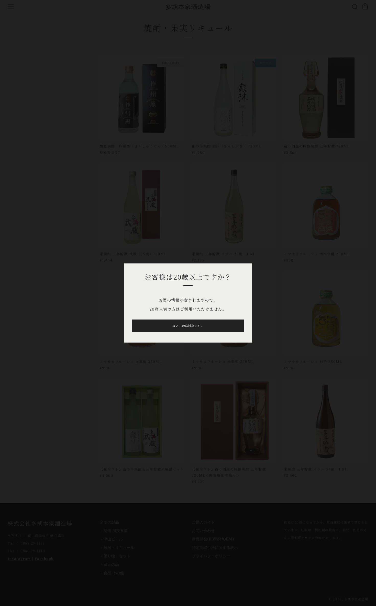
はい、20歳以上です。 (188, 325)
